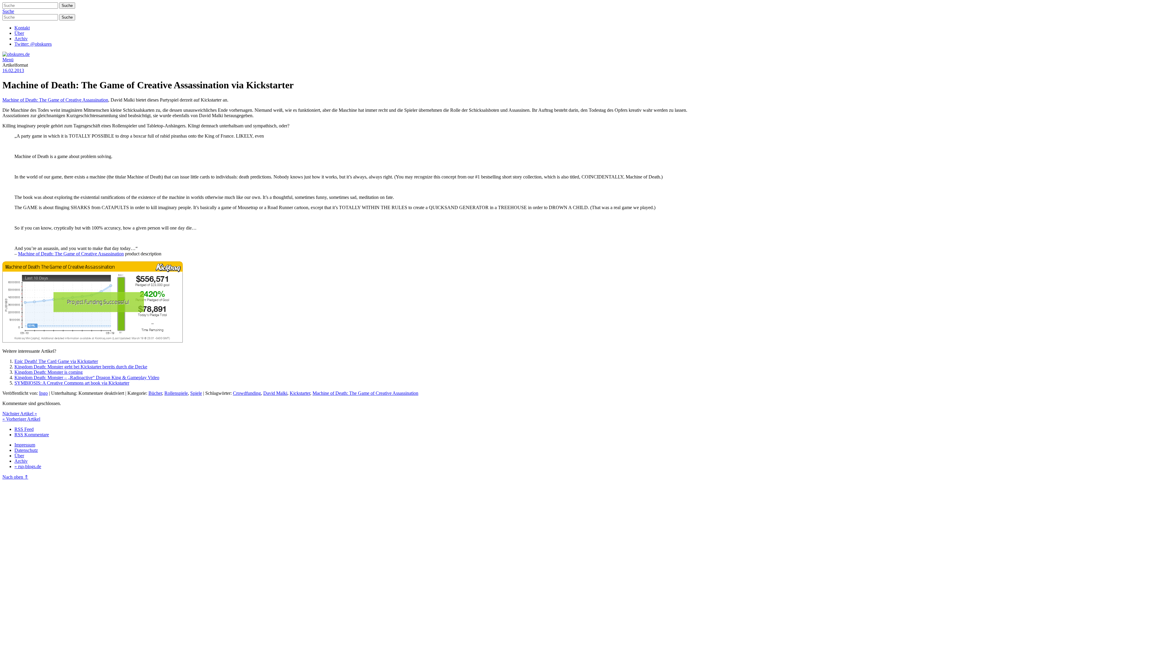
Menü (8, 59)
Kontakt (22, 27)
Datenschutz (26, 450)
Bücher (155, 393)
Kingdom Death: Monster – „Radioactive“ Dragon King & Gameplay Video (86, 377)
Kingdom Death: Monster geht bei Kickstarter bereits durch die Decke (80, 366)
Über (19, 33)
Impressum (24, 444)
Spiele (196, 393)
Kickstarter (300, 393)
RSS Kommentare (31, 434)
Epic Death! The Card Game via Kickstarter (56, 361)
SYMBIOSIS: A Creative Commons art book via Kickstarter (71, 382)
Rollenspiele (176, 393)
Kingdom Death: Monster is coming (48, 372)
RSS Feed (24, 429)
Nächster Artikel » (19, 413)
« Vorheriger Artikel (21, 419)
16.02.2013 (13, 70)
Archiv (21, 38)
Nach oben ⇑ (15, 477)
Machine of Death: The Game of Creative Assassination (55, 99)
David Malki (275, 393)
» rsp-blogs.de (27, 466)
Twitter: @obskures (33, 44)
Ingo (43, 393)
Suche (8, 11)
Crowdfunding (247, 393)
